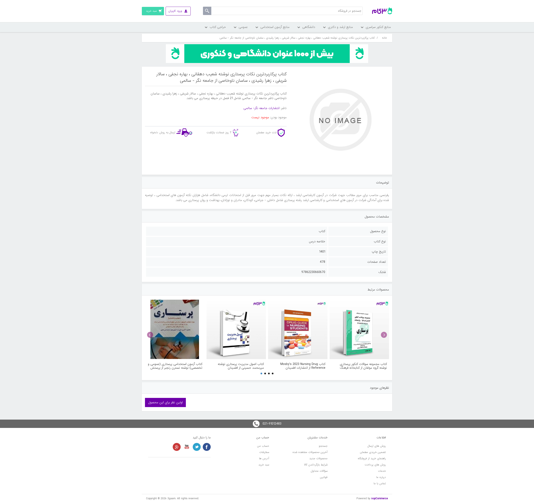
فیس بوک (207, 447)
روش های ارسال (377, 446)
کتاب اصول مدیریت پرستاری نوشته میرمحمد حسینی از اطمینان (241, 366)
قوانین (323, 477)
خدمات (382, 471)
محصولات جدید (318, 458)
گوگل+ (177, 447)
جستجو (323, 446)
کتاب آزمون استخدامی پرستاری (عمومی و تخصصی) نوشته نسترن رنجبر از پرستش (175, 366)
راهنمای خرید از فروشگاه (372, 458)
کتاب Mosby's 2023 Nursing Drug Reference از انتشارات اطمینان (302, 366)
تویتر (197, 447)
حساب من (263, 446)
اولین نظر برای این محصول (165, 402)
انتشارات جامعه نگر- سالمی (261, 108)
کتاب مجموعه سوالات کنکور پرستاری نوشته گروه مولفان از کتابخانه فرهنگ (363, 366)
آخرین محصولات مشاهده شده (309, 452)
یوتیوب (187, 447)
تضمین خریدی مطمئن (373, 452)
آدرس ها (264, 458)
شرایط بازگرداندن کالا (315, 465)
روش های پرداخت (375, 465)
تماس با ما (380, 483)
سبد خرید (263, 465)
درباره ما (381, 477)
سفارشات (264, 452)
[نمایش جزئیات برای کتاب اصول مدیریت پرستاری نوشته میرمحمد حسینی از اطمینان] (236, 329)
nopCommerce (379, 498)
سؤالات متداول (319, 471)
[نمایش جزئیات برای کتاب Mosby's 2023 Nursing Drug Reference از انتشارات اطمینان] (297, 329)
